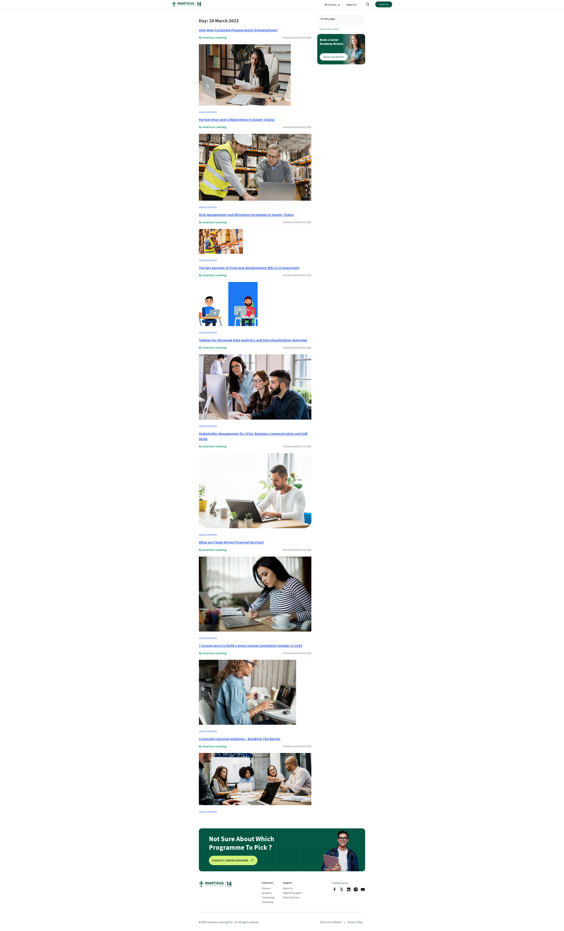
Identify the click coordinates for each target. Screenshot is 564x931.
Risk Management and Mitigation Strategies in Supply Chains (246, 214)
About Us (351, 4)
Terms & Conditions (331, 922)
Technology (268, 897)
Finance (266, 888)
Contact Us (383, 4)
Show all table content (329, 29)
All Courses (331, 4)
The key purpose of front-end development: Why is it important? (249, 267)
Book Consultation (333, 57)
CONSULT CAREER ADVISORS (230, 860)
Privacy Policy (355, 922)
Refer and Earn (291, 897)
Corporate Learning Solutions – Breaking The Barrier (240, 739)
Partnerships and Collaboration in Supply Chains (237, 119)
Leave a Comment (208, 111)
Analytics (267, 893)
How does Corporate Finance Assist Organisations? (238, 30)
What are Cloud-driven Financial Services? (231, 542)
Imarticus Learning (214, 37)
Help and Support (292, 893)
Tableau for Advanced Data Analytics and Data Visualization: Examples (253, 340)
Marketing (267, 902)
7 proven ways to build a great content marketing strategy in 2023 (250, 645)
